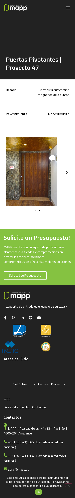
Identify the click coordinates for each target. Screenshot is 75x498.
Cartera (43, 384)
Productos (58, 384)
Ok (38, 492)
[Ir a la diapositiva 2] (39, 210)
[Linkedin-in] (22, 317)
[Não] (68, 485)
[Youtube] (39, 317)
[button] (67, 7)
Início (7, 399)
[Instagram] (14, 317)
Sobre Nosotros (24, 384)
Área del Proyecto (17, 407)
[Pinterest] (30, 317)
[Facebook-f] (5, 317)
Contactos (39, 407)
